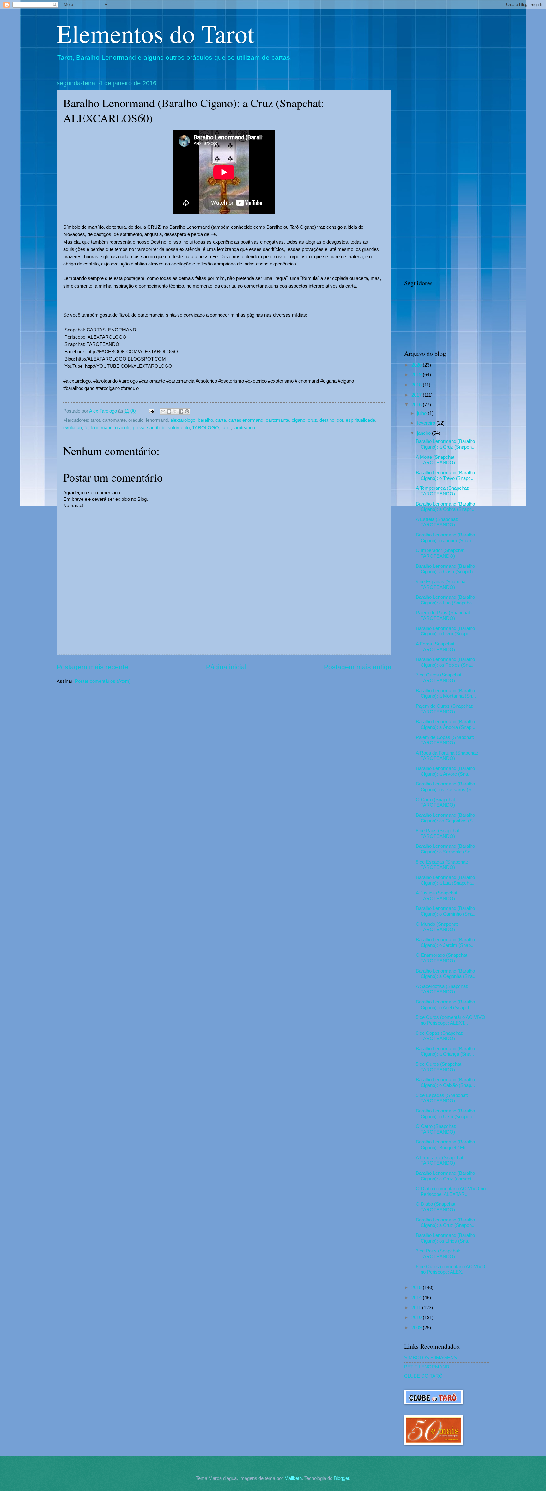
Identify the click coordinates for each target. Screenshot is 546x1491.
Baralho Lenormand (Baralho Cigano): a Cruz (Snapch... (446, 444)
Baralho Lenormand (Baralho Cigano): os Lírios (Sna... (445, 1238)
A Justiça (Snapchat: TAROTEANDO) (437, 895)
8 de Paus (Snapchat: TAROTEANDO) (438, 833)
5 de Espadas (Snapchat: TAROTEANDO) (442, 1098)
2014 (417, 1297)
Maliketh (293, 1478)
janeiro (424, 433)
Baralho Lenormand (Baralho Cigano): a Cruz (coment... (445, 1176)
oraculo (122, 427)
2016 (417, 404)
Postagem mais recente (92, 666)
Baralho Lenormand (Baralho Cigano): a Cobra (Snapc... (446, 506)
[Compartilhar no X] (175, 411)
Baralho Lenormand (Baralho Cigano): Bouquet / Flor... (445, 1144)
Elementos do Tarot (155, 33)
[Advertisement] (446, 174)
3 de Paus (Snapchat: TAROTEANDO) (438, 1253)
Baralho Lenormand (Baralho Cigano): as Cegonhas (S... (446, 818)
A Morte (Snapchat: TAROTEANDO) (436, 460)
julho (422, 413)
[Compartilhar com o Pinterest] (187, 411)
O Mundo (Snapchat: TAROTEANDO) (437, 927)
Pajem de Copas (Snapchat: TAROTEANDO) (445, 740)
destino (326, 420)
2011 (416, 1307)
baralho (205, 420)
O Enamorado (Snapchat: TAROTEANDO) (442, 958)
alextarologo (182, 420)
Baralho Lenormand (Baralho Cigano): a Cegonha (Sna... (446, 973)
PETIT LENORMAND (426, 1366)
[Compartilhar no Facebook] (181, 411)
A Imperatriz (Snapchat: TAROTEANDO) (440, 1160)
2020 (417, 364)
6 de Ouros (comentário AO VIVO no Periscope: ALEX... (450, 1269)
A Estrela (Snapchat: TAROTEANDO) (437, 522)
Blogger (341, 1478)
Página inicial (226, 666)
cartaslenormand (245, 420)
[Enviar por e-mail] (163, 411)
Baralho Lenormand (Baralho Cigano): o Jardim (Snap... (445, 537)
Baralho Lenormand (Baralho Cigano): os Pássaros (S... (445, 786)
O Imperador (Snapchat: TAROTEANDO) (441, 553)
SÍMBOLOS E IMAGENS (430, 1357)
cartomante (277, 420)
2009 (417, 1327)
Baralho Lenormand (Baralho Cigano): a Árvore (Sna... (445, 771)
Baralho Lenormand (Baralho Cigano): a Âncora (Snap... (445, 724)
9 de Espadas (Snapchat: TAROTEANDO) (442, 584)
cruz (312, 420)
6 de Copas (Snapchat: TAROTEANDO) (439, 1036)
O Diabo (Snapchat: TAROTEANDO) (436, 1207)
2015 (417, 1287)
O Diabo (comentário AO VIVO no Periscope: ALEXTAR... (451, 1191)
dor (340, 420)
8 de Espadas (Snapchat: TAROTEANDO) (442, 864)
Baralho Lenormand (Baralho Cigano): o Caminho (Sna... (446, 911)
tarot (226, 427)
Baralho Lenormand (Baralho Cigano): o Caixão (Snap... (445, 1082)
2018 (417, 384)
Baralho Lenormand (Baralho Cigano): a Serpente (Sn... (445, 849)
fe (86, 427)
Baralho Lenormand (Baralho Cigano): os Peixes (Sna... (445, 662)
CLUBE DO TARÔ (423, 1376)
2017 (417, 394)
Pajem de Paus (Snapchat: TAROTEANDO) (443, 615)
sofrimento (179, 427)
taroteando (244, 427)
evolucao (72, 427)
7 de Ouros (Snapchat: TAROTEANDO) (439, 677)
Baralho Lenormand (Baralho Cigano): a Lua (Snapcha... (446, 600)
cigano (298, 420)
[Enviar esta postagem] (150, 411)
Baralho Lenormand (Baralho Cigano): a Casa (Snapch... (446, 569)
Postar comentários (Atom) (103, 681)
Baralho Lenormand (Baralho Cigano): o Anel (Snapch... (445, 1004)
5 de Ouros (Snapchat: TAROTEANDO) (439, 1067)
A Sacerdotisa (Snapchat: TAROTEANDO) (442, 989)
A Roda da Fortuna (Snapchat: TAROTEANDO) (447, 755)
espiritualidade (360, 420)
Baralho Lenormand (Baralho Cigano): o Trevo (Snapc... (445, 475)
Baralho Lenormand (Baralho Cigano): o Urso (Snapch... (446, 1113)
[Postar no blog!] (169, 411)
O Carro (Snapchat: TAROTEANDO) (436, 802)
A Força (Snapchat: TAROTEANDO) (436, 646)
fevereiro (426, 423)
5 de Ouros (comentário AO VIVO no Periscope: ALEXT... (450, 1020)
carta (220, 420)
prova (138, 427)
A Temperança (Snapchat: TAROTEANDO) (442, 491)
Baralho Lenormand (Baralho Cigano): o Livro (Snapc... (445, 631)
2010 (417, 1317)
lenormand (101, 427)
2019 (417, 374)
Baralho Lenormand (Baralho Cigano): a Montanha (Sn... (446, 693)
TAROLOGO (205, 427)
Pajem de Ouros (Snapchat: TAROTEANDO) (444, 709)
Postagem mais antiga (357, 666)
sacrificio (156, 427)
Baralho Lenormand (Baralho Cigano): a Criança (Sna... (445, 1051)
